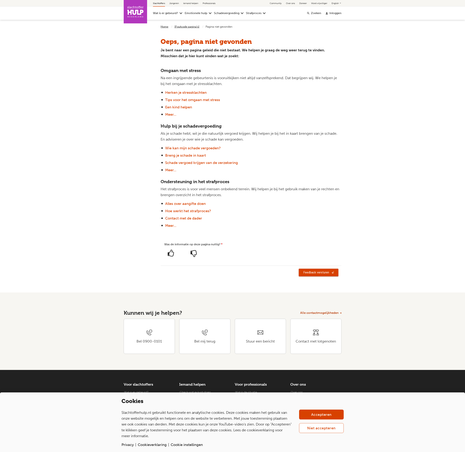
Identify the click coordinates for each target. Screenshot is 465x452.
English (335, 3)
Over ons (290, 3)
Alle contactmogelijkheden (319, 313)
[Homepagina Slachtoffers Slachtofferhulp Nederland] (135, 11)
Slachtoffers (159, 3)
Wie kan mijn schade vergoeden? (193, 148)
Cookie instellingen (187, 444)
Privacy (128, 444)
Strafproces (253, 13)
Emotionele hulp (196, 13)
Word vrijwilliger (319, 3)
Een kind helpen (178, 107)
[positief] (170, 254)
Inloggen (335, 13)
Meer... (170, 114)
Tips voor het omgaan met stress (192, 100)
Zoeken (316, 13)
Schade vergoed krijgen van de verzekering (201, 162)
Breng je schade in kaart (185, 155)
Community (276, 3)
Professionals (209, 3)
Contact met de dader (183, 218)
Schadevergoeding (226, 13)
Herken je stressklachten (186, 92)
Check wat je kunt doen (195, 392)
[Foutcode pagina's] (186, 26)
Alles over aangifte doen (185, 203)
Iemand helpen (190, 3)
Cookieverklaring (152, 444)
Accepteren (321, 414)
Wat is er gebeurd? (165, 13)
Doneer (303, 3)
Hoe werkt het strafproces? (188, 211)
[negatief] (193, 254)
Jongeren (174, 3)
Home (164, 26)
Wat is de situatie (246, 392)
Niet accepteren (321, 428)
